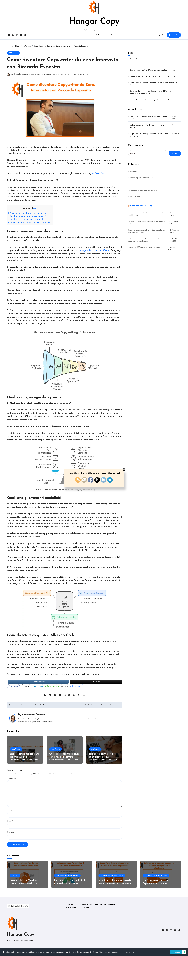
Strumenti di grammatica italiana (143, 190)
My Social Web (98, 173)
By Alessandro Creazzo (19, 74)
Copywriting (65, 74)
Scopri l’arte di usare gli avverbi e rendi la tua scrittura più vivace (154, 84)
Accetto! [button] (177, 952)
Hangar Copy (94, 21)
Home (76, 35)
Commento (12, 778)
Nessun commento (50, 74)
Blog (112, 35)
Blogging (133, 171)
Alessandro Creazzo (33, 714)
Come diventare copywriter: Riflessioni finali (30, 223)
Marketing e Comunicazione (141, 178)
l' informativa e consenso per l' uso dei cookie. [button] (116, 952)
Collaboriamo (101, 35)
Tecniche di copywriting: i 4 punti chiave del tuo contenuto (102, 757)
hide (34, 208)
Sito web (10, 832)
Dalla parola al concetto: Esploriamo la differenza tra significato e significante (152, 92)
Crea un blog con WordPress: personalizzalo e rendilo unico (154, 70)
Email (10, 821)
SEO (131, 184)
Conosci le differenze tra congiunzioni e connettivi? (150, 100)
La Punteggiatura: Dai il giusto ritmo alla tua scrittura (152, 76)
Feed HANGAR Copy (141, 206)
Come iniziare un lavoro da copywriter (27, 213)
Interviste (74, 74)
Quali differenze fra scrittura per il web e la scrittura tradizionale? (64, 757)
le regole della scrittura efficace (95, 250)
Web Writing (13, 53)
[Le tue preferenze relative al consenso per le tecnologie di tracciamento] (184, 952)
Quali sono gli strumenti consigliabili (26, 219)
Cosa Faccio (87, 35)
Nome (10, 810)
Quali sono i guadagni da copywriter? (27, 216)
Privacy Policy (134, 59)
